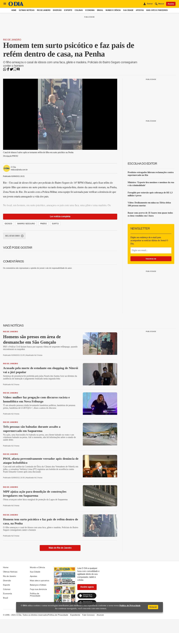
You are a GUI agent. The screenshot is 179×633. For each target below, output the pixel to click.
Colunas (79, 10)
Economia (89, 10)
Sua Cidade (128, 10)
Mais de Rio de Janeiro (60, 548)
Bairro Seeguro (26, 223)
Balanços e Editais (38, 585)
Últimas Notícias (26, 10)
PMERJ (43, 223)
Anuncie (100, 615)
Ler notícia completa (60, 216)
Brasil (100, 10)
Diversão (57, 10)
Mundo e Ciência (113, 10)
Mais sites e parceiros (157, 10)
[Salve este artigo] (15, 70)
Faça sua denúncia (38, 589)
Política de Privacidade (35, 594)
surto (55, 223)
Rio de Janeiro (43, 10)
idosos (8, 223)
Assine (171, 4)
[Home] (16, 5)
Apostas (140, 10)
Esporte (68, 10)
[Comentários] (18, 70)
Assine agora (87, 587)
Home (13, 10)
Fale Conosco (88, 615)
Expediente (75, 615)
